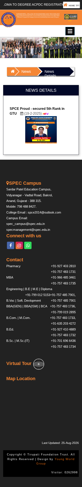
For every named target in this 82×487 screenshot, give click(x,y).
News (26, 71)
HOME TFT (73, 5)
